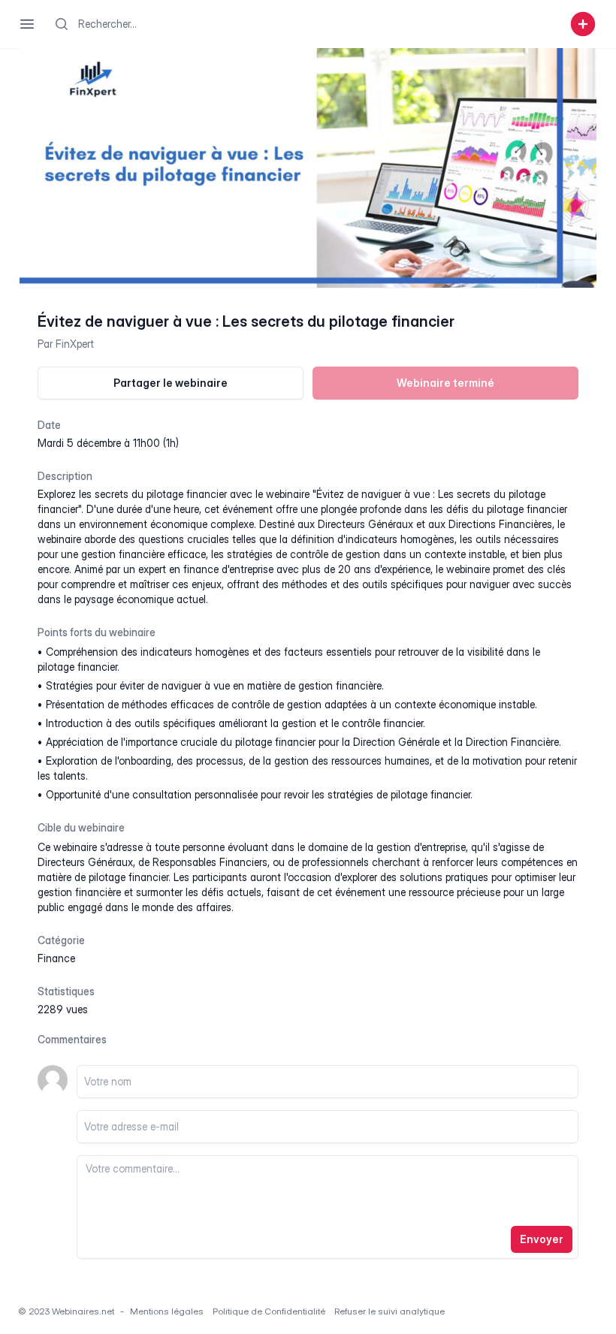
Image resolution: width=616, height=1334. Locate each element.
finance (56, 958)
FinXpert (75, 343)
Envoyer (541, 1239)
